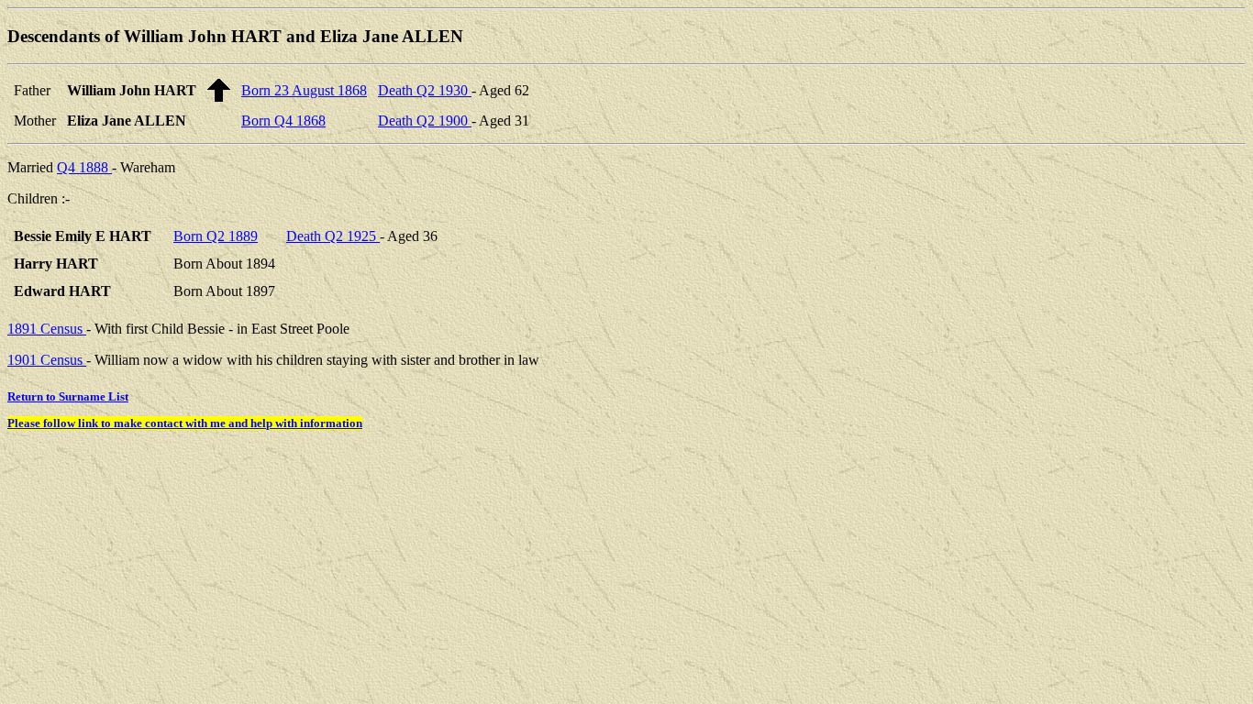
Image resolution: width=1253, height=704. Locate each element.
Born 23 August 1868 (304, 90)
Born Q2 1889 (215, 236)
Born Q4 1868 (283, 120)
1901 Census (46, 360)
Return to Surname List (67, 396)
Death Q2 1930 (424, 90)
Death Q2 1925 (333, 236)
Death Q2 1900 (424, 120)
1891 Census (46, 328)
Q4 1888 (84, 167)
